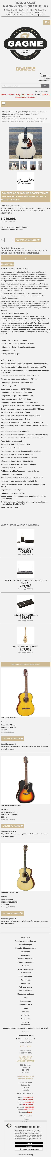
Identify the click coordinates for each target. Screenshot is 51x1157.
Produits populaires (26, 959)
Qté (2, 240)
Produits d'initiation (26, 962)
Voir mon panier (25, 987)
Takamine (4, 722)
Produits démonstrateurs (25, 948)
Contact (10, 12)
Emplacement (25, 1001)
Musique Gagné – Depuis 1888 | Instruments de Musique (23, 112)
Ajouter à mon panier (26, 240)
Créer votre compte (38, 10)
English (42, 15)
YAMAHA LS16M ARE (9, 892)
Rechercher (45, 86)
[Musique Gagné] (25, 43)
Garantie (25, 1032)
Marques (25, 966)
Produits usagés (25, 944)
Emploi (25, 1008)
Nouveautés (25, 955)
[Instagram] (22, 68)
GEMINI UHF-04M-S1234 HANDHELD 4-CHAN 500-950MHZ (26, 581)
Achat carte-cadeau (25, 969)
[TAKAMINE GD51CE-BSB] (25, 780)
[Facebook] (18, 68)
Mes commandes (21, 10)
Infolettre (39, 12)
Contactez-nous (25, 1005)
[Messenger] (26, 68)
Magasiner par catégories (12, 114)
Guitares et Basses (31, 114)
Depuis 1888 (25, 1019)
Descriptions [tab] (7, 264)
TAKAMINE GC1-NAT (9, 718)
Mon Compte (9, 10)
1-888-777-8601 (44, 80)
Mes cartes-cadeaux (25, 994)
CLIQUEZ (38, 95)
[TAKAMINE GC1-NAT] (25, 692)
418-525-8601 (45, 76)
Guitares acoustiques (10, 116)
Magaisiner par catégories (25, 941)
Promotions (25, 952)
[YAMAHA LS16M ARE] (25, 867)
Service (18, 12)
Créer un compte (25, 976)
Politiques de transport (25, 1039)
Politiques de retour (26, 1035)
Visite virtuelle (32, 15)
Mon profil (25, 983)
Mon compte (26, 980)
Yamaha (4, 896)
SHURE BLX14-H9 (25, 549)
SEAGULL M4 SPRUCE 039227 (25, 646)
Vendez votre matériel (15, 15)
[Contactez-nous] (29, 68)
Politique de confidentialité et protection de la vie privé (25, 1028)
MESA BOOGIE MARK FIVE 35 (26, 615)
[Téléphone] (33, 68)
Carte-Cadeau (28, 12)
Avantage (30, 1155)
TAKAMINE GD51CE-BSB (11, 805)
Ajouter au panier (11, 739)
